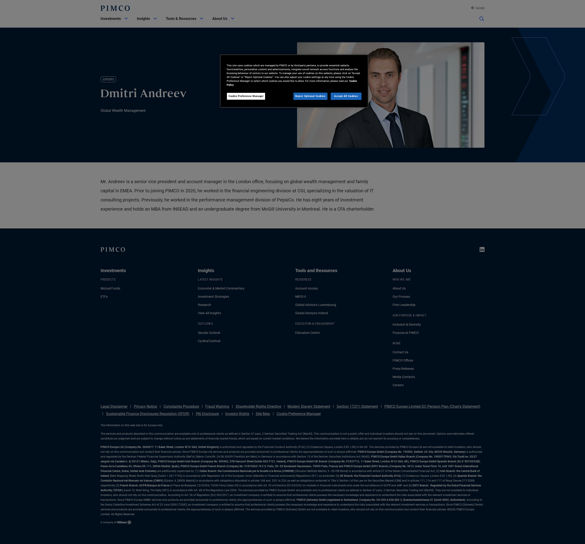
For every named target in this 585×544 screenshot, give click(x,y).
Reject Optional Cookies (310, 96)
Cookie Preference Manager (246, 96)
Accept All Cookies (346, 96)
